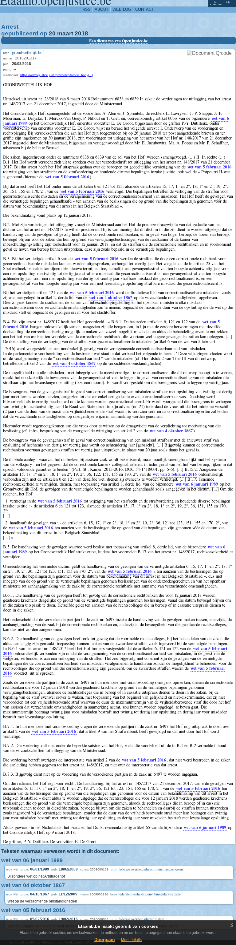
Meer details (131, 940)
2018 (81, 33)
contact (144, 9)
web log (121, 9)
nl (216, 2)
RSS (86, 9)
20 (52, 33)
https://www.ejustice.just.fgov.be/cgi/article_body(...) (56, 75)
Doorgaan (104, 939)
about (101, 9)
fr (228, 2)
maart (65, 33)
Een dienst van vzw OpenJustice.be (118, 40)
